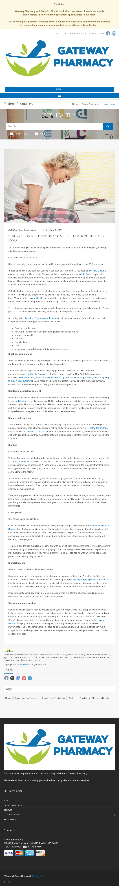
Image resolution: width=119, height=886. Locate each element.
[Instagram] (114, 33)
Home (75, 104)
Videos (43, 133)
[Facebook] (108, 33)
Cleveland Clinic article (37, 431)
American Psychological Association (42, 318)
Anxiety (72, 698)
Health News (21, 133)
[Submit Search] (108, 126)
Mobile (7, 800)
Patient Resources (90, 104)
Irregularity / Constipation (53, 698)
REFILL (59, 89)
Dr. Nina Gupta (96, 270)
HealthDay (24, 664)
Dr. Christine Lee (16, 461)
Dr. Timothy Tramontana (96, 427)
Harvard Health (35, 298)
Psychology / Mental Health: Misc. (95, 698)
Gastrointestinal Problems (26, 698)
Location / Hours (95, 33)
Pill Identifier (76, 33)
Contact (8, 810)
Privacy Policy (11, 819)
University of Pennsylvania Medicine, (88, 579)
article (82, 274)
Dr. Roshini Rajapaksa (37, 374)
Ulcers (8, 698)
